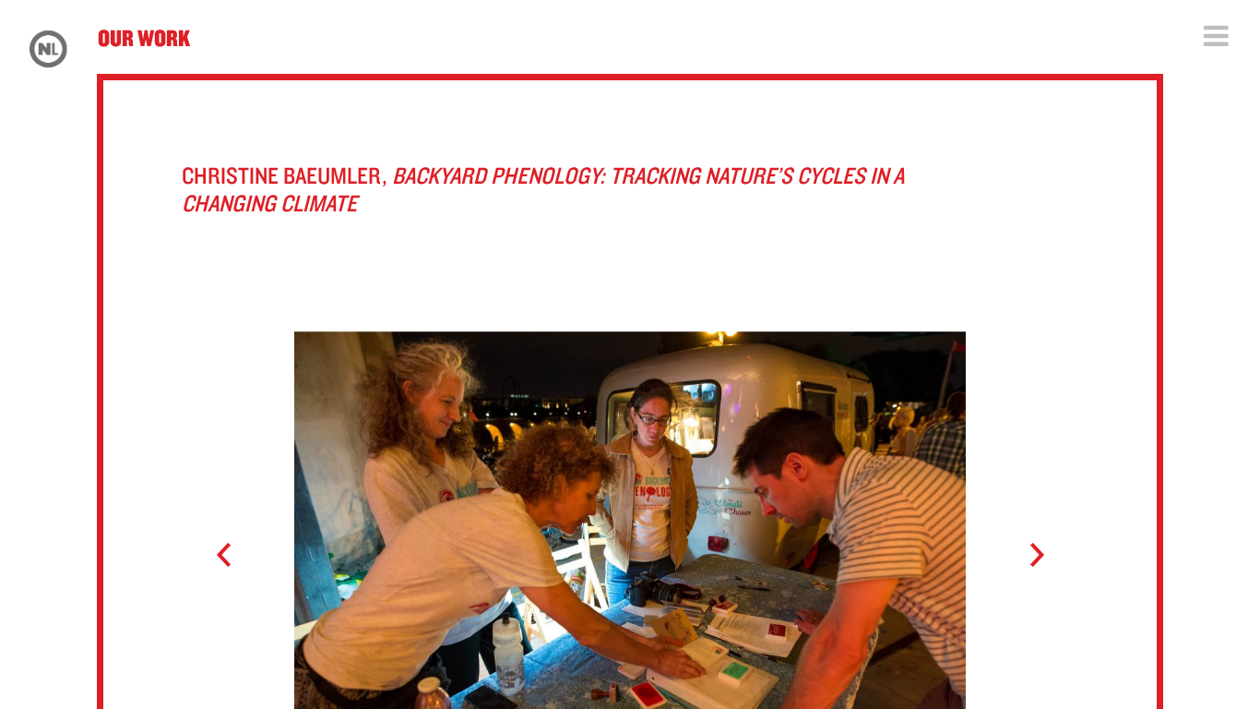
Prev (232, 556)
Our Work (144, 37)
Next (1028, 556)
